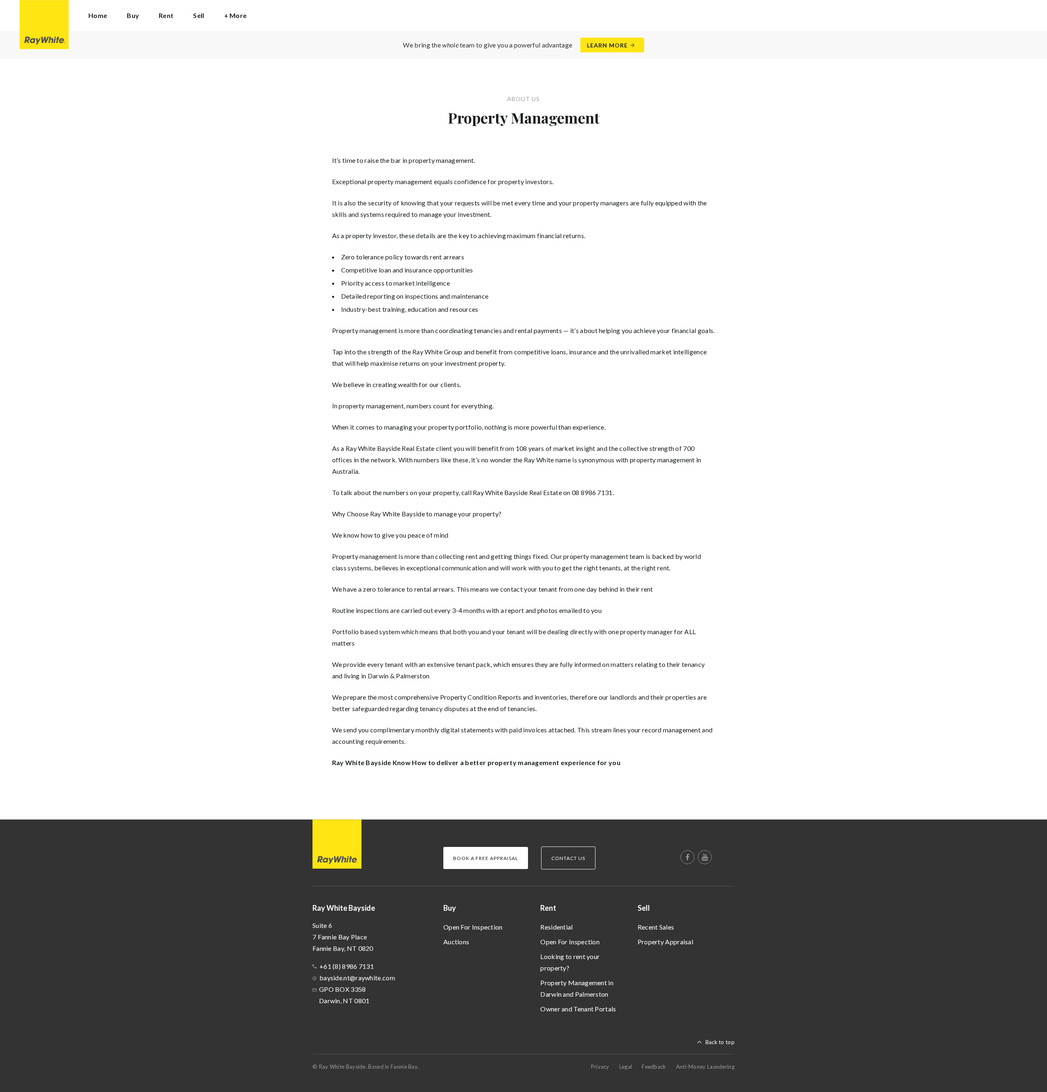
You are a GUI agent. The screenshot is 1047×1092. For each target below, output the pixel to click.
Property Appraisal (665, 942)
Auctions (456, 942)
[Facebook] (687, 857)
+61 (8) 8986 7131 (346, 966)
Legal (625, 1066)
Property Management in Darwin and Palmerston (576, 988)
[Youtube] (705, 857)
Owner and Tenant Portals (578, 1009)
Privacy (600, 1066)
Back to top (720, 1042)
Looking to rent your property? (570, 962)
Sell (644, 907)
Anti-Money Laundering (705, 1066)
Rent (548, 907)
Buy (449, 907)
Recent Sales (656, 927)
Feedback (654, 1066)
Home (97, 15)
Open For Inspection (473, 927)
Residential (556, 927)
